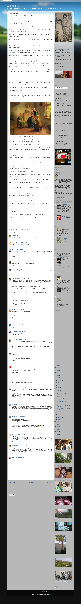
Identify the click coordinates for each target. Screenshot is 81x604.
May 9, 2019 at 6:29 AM (20, 416)
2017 (58, 423)
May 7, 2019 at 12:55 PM (23, 300)
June (59, 388)
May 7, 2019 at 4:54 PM (24, 324)
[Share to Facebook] (26, 229)
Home (31, 482)
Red (13, 261)
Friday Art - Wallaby (65, 227)
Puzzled (58, 396)
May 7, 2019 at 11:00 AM (25, 269)
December (60, 378)
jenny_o (14, 387)
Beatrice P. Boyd (15, 445)
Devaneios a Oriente (61, 257)
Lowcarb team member (17, 366)
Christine (14, 235)
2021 (58, 374)
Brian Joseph (15, 249)
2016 (58, 424)
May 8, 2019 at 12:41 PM (27, 366)
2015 (58, 426)
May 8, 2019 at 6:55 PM (22, 378)
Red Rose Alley (15, 278)
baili (61, 173)
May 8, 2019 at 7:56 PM (21, 387)
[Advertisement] (24, 488)
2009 (58, 434)
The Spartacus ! (60, 399)
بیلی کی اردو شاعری (59, 82)
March (59, 415)
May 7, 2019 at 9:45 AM (23, 249)
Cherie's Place (60, 265)
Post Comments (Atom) (19, 485)
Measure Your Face (60, 250)
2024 (58, 369)
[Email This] (22, 229)
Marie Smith (14, 242)
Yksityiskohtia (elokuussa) (64, 239)
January (59, 419)
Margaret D (14, 339)
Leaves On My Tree (61, 249)
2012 (58, 429)
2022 (58, 372)
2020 (58, 375)
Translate (65, 89)
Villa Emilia (59, 237)
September (60, 383)
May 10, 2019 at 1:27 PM (20, 434)
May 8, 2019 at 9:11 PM (22, 404)
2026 (58, 365)
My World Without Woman (62, 401)
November (60, 380)
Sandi (13, 309)
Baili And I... (13, 6)
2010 (58, 433)
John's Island (59, 286)
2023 (58, 370)
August (59, 385)
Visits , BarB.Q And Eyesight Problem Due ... (63, 412)
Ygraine (13, 416)
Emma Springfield (16, 269)
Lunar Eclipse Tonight (65, 287)
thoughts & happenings (62, 296)
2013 (58, 428)
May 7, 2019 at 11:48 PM (22, 339)
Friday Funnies (64, 205)
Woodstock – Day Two (61, 266)
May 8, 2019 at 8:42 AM (24, 352)
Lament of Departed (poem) (63, 392)
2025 (58, 367)
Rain (13, 434)
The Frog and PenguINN (62, 204)
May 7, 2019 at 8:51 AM (22, 242)
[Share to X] (25, 229)
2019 (58, 377)
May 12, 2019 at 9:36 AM (21, 457)
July (58, 387)
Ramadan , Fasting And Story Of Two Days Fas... (63, 406)
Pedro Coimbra (15, 331)
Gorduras (63, 258)
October (59, 382)
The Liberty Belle (15, 324)
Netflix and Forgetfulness (62, 398)
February (60, 417)
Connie (13, 457)
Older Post (49, 482)
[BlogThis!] (24, 229)
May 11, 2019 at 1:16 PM (25, 445)
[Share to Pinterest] (27, 229)
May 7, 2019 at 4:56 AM (21, 235)
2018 (58, 421)
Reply (13, 238)
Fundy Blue (14, 404)
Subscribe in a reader (59, 169)
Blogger (47, 594)
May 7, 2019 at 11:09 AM (24, 278)
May (59, 390)
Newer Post (12, 482)
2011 (58, 431)
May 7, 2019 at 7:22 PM (23, 331)
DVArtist (58, 214)
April (59, 414)
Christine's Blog (60, 226)
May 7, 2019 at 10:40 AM (19, 261)
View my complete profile (60, 197)
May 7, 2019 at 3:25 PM (20, 309)
